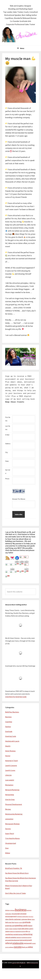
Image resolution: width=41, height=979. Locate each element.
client (6, 919)
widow (30, 947)
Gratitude (8, 731)
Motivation (9, 785)
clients (11, 919)
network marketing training (23, 937)
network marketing (10, 937)
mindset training (17, 934)
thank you (25, 947)
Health (7, 746)
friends (16, 922)
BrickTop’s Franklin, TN (13, 868)
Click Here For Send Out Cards (15, 697)
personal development (12, 940)
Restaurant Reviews (12, 824)
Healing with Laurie (12, 741)
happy (30, 926)
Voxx (7, 848)
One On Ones (10, 799)
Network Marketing (12, 790)
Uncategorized (10, 843)
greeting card (10, 926)
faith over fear (9, 922)
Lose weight (9, 780)
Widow (7, 853)
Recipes (8, 809)
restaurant (28, 943)
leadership (12, 931)
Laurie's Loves (10, 770)
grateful (20, 922)
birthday (7, 910)
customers (24, 919)
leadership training (20, 931)
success (17, 946)
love (29, 931)
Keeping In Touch (11, 761)
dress (33, 919)
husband (15, 928)
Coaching (8, 722)
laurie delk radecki (23, 929)
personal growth (26, 940)
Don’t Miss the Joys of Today (15, 893)
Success (8, 829)
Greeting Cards (10, 736)
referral (8, 943)
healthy (7, 928)
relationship (17, 943)
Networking (9, 795)
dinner (29, 919)
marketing (9, 934)
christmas (30, 916)
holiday (11, 928)
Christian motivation (22, 916)
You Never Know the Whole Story (17, 873)
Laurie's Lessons (11, 765)
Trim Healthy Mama (12, 838)
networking (27, 934)
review (34, 943)
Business (8, 717)
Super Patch (9, 833)
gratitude (26, 922)
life (27, 931)
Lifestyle (8, 775)
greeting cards (21, 925)
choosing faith (16, 914)
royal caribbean (9, 947)
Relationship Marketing (13, 814)
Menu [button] (22, 48)
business (20, 910)
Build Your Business (12, 712)
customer (17, 919)
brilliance (12, 910)
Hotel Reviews (10, 751)
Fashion (8, 727)
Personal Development (13, 804)
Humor (7, 756)
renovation (9, 819)
